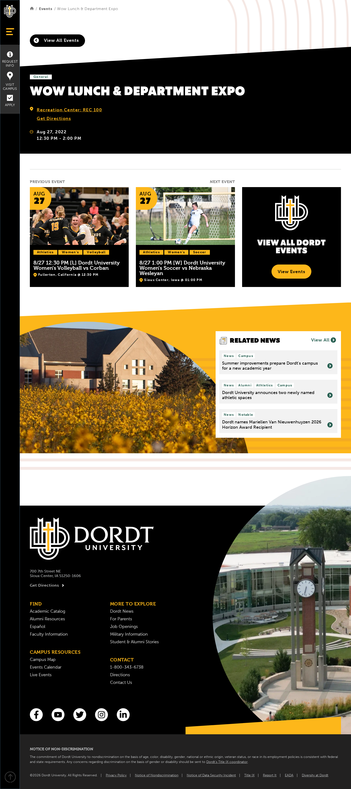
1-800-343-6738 (127, 667)
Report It (270, 775)
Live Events (41, 674)
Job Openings (124, 626)
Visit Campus (10, 87)
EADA (289, 775)
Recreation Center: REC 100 (69, 110)
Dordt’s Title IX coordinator (227, 762)
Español (37, 626)
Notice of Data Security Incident (211, 775)
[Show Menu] (10, 32)
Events (46, 8)
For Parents (121, 618)
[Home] (31, 8)
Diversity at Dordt (315, 775)
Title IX (249, 775)
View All (320, 339)
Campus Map (43, 659)
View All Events (61, 40)
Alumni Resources (47, 618)
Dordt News (121, 611)
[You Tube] (58, 714)
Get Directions (54, 118)
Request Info (10, 63)
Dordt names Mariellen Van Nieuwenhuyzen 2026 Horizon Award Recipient (271, 425)
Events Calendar (45, 667)
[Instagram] (101, 714)
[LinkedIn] (123, 714)
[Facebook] (36, 714)
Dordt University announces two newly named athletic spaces (268, 395)
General (40, 77)
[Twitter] (79, 714)
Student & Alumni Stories (134, 641)
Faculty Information (49, 634)
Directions (120, 674)
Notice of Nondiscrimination (156, 775)
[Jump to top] (10, 777)
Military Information (129, 634)
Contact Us (121, 682)
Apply (10, 105)
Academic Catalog (47, 611)
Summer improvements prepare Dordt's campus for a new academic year (270, 366)
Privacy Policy (116, 775)
